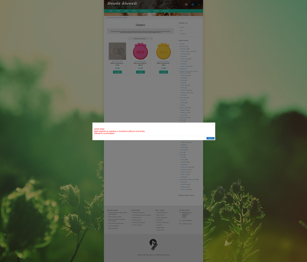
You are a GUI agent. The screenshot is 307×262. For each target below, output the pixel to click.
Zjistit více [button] (75, 259)
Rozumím (210, 138)
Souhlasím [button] (299, 259)
